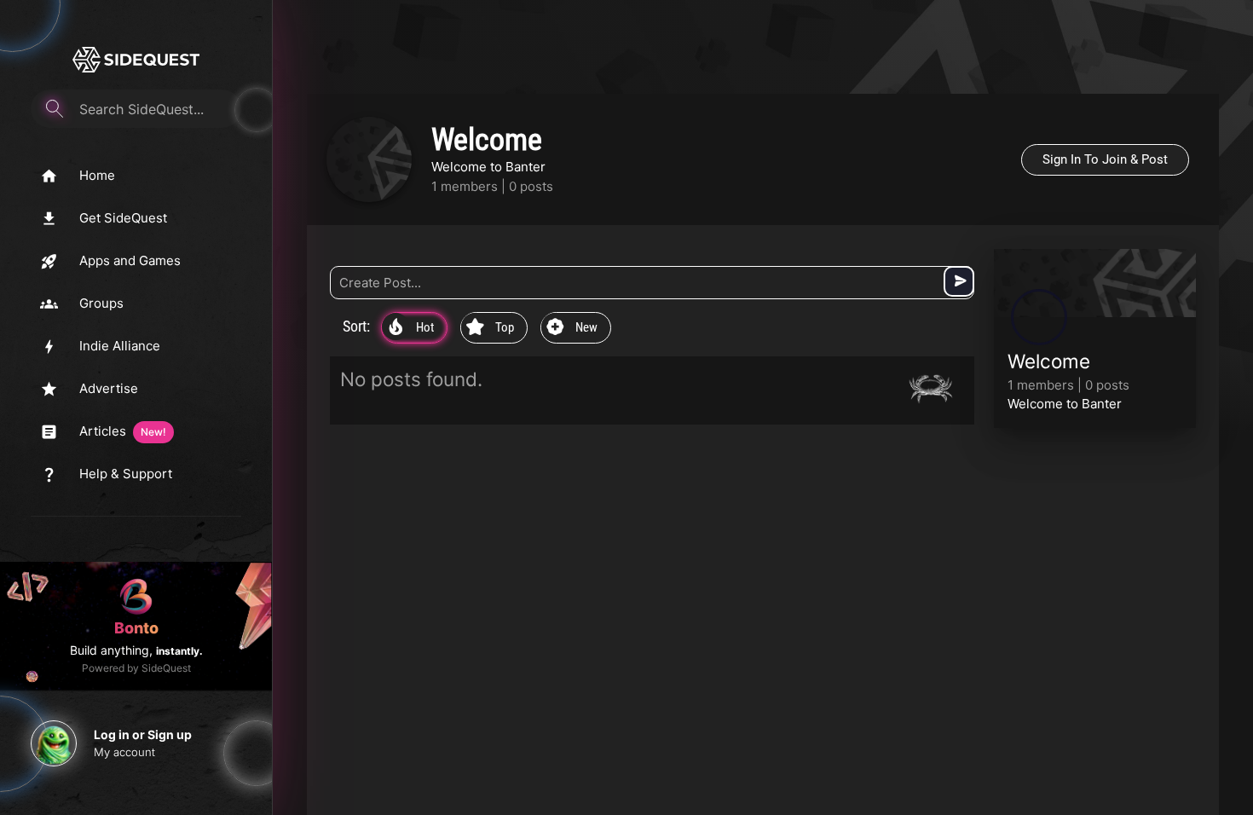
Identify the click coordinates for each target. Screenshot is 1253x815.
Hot (411, 328)
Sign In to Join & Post (1105, 159)
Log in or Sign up (143, 734)
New (572, 328)
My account (124, 752)
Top (490, 328)
